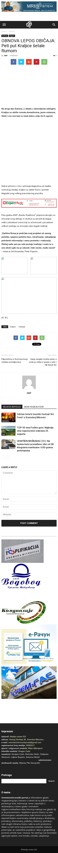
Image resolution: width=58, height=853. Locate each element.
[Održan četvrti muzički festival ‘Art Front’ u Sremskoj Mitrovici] (8, 417)
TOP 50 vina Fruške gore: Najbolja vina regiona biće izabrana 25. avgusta (35, 430)
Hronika (5, 448)
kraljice (13, 327)
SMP (5, 55)
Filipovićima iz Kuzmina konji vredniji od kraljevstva (14, 360)
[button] (54, 24)
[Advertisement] (29, 151)
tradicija (22, 327)
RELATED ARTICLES (12, 407)
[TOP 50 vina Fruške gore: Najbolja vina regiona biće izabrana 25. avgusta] (8, 431)
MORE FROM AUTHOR (34, 407)
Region (12, 36)
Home (3, 31)
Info (3, 434)
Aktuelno (5, 421)
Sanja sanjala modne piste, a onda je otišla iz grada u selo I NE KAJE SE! (43, 362)
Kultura (12, 31)
